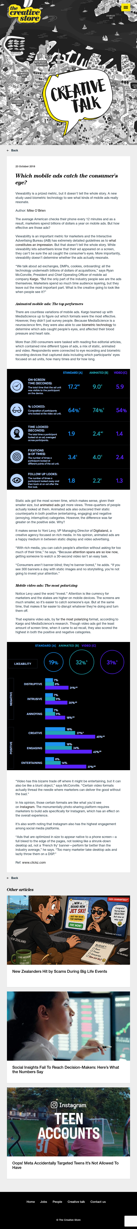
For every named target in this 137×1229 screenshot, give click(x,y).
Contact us (98, 1201)
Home (31, 1201)
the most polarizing (74, 619)
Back (14, 150)
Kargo (34, 279)
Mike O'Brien (36, 210)
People (57, 1201)
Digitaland (100, 530)
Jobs (43, 1201)
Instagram (27, 807)
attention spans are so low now (95, 552)
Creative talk (76, 1201)
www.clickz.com (34, 862)
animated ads (50, 505)
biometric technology (97, 325)
